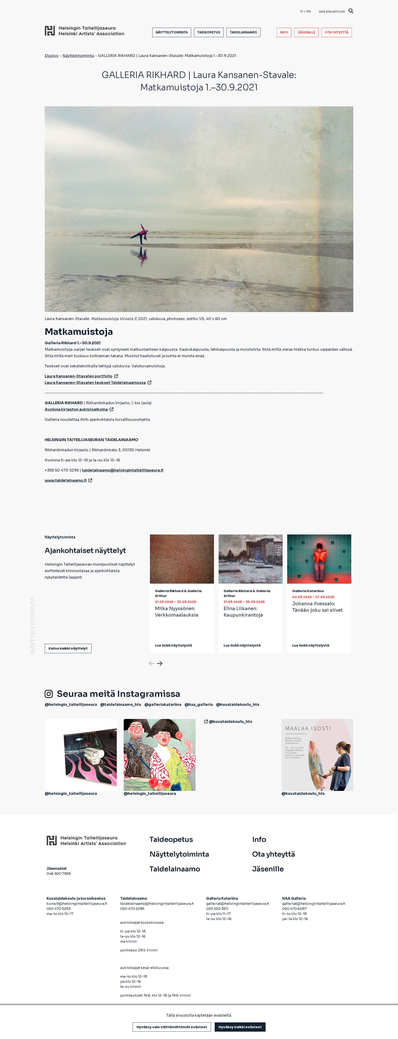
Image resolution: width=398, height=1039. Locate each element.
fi (301, 11)
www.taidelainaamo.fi (66, 480)
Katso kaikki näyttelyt (68, 648)
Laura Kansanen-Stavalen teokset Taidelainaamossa (95, 382)
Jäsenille (306, 32)
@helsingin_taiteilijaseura (71, 704)
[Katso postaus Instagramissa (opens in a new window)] (81, 754)
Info (284, 32)
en (308, 11)
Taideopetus (208, 32)
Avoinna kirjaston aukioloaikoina (76, 409)
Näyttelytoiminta (172, 32)
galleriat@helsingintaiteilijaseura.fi (238, 903)
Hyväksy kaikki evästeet (240, 1027)
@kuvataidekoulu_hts (237, 704)
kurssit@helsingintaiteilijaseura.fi (77, 903)
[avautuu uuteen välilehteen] (205, 721)
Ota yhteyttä (336, 32)
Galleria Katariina (308, 591)
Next (159, 662)
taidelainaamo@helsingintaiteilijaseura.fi (157, 903)
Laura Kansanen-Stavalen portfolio (78, 376)
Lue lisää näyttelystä (173, 645)
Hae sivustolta (332, 12)
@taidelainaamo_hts (120, 704)
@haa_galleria (198, 704)
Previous (151, 662)
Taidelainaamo (243, 32)
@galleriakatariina (162, 704)
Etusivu (52, 55)
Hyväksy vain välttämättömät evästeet (172, 1027)
